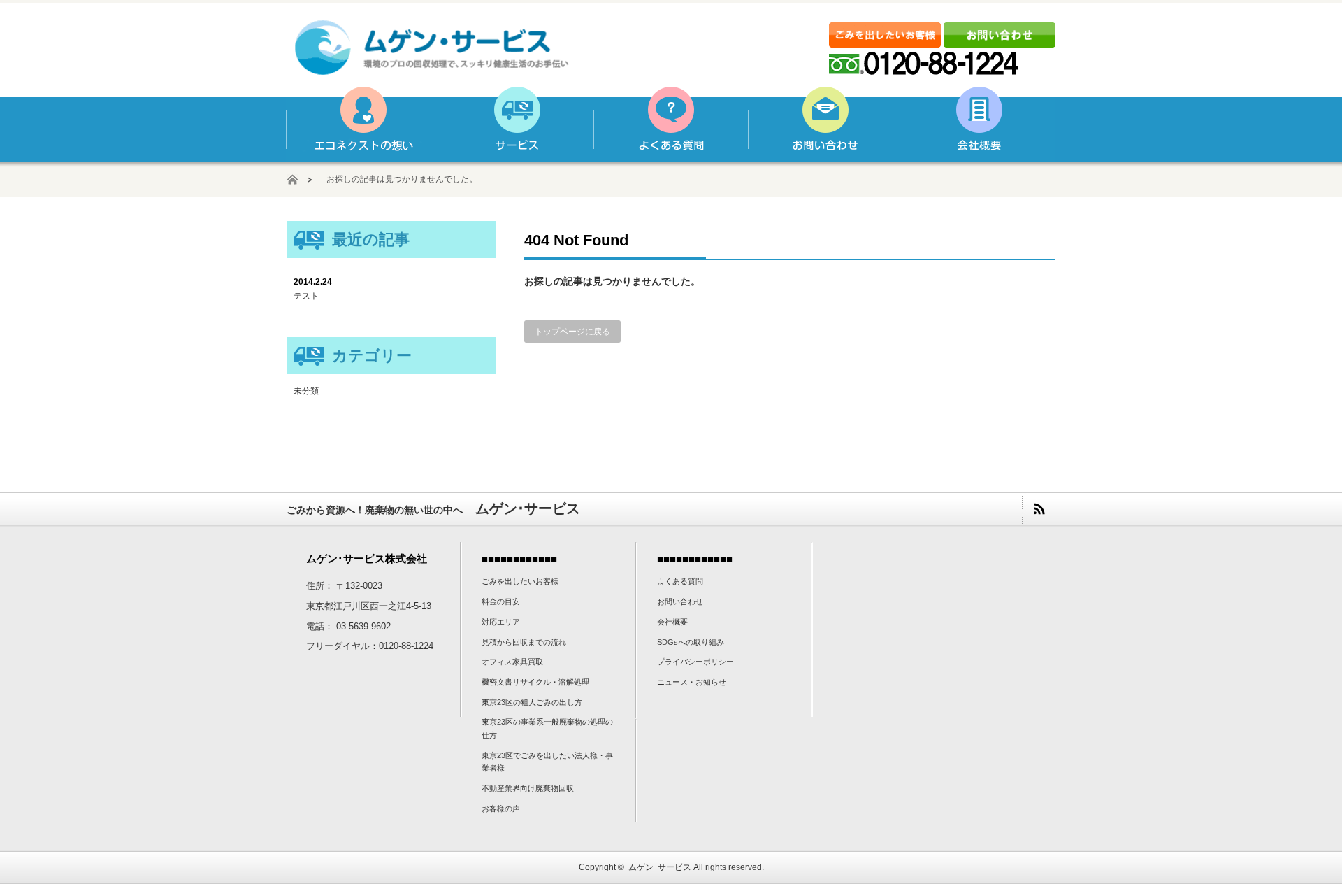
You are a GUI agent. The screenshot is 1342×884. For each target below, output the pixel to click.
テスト (306, 296)
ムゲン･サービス (659, 867)
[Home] (299, 179)
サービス (516, 124)
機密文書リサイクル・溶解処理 (535, 682)
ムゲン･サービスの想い (363, 124)
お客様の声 (501, 808)
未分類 (306, 391)
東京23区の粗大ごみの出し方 (532, 702)
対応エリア (501, 622)
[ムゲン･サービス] (432, 68)
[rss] (1038, 509)
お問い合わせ (824, 124)
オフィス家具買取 (512, 661)
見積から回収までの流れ (524, 642)
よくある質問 (670, 124)
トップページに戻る (572, 331)
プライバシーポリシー (695, 661)
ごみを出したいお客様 (520, 581)
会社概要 (978, 124)
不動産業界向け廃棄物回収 (528, 788)
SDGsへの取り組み (690, 642)
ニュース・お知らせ (691, 682)
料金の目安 (501, 601)
